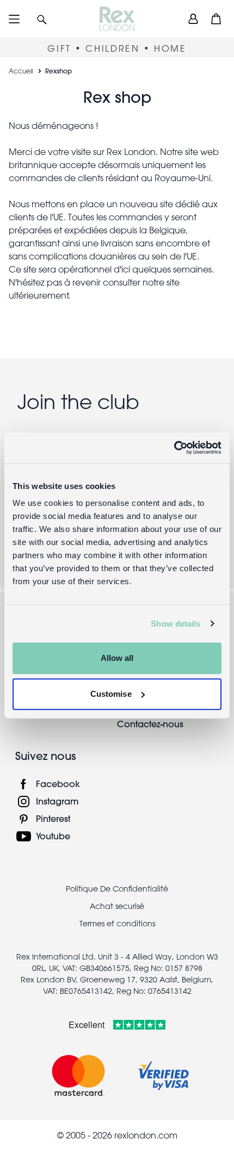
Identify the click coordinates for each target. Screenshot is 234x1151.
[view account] (193, 18)
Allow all (117, 658)
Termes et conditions (117, 924)
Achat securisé (117, 906)
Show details (175, 623)
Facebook (58, 783)
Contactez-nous (150, 723)
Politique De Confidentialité (117, 889)
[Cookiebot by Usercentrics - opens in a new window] (173, 448)
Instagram (57, 801)
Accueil (21, 70)
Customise (111, 693)
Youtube (53, 835)
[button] (42, 19)
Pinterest (53, 818)
